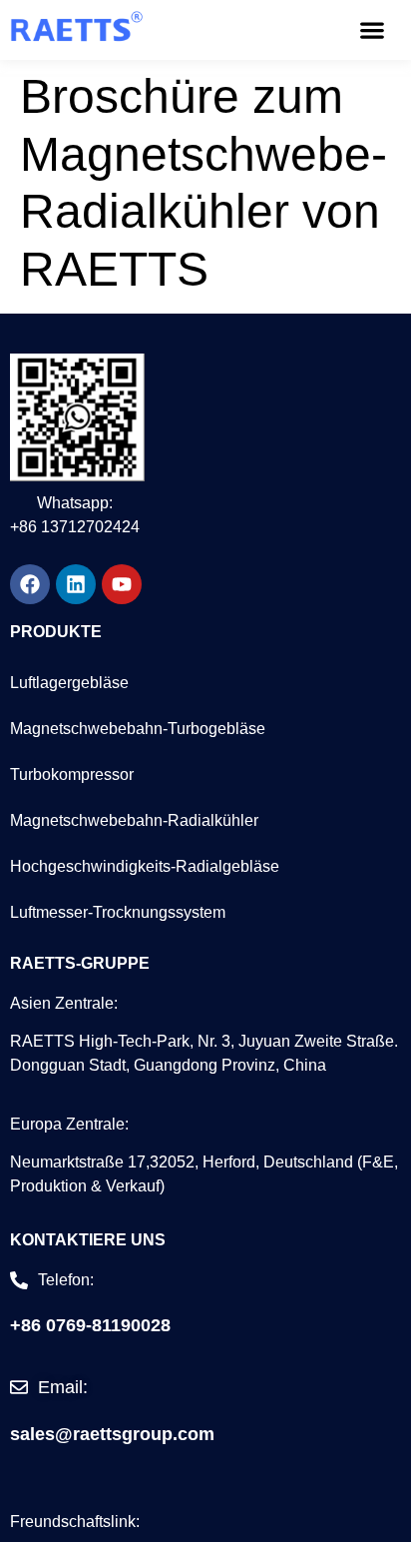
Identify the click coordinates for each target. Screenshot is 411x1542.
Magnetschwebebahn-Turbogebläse (137, 728)
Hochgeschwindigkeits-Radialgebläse (144, 866)
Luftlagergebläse (69, 682)
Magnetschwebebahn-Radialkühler (134, 820)
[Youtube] (122, 584)
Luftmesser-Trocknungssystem (117, 912)
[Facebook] (30, 584)
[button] (371, 30)
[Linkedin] (76, 584)
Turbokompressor (72, 774)
